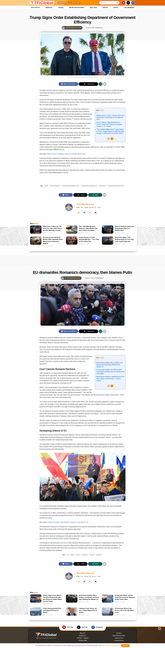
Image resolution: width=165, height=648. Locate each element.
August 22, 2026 (120, 233)
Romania (85, 554)
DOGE (46, 185)
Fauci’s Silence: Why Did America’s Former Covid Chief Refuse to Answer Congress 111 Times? (109, 124)
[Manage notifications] (159, 628)
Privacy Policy (118, 640)
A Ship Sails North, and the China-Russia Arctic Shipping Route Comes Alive (125, 597)
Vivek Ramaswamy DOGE (116, 185)
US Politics (102, 185)
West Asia (93, 7)
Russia (92, 554)
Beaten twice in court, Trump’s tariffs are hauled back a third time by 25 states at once (110, 117)
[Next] (111, 138)
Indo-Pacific (35, 7)
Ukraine (99, 554)
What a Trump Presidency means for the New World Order (66, 154)
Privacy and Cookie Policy (111, 645)
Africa (115, 7)
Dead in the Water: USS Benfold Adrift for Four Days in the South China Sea (124, 239)
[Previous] (108, 138)
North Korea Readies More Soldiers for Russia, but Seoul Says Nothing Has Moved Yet (109, 365)
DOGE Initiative (55, 185)
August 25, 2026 (84, 233)
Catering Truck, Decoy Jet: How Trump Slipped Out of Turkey (88, 610)
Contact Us (82, 635)
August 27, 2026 (48, 233)
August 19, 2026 (120, 244)
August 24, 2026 (84, 602)
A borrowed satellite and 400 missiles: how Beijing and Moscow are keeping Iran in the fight (110, 371)
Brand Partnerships (119, 635)
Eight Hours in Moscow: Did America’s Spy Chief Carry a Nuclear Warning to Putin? (52, 228)
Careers (118, 633)
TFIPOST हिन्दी (75, 2)
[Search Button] (118, 3)
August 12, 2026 (84, 615)
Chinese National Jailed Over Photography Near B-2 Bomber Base (124, 228)
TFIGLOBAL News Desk (74, 27)
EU (67, 554)
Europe (105, 7)
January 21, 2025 (89, 27)
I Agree (125, 645)
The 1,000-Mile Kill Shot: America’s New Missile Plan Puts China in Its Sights (88, 228)
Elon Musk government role (70, 185)
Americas (49, 7)
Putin (78, 554)
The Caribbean (129, 7)
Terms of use (119, 638)
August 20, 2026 (84, 244)
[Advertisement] (82, 259)
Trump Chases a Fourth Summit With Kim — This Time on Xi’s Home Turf (89, 239)
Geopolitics (99, 278)
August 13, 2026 (48, 615)
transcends (64, 543)
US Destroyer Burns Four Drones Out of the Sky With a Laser (124, 610)
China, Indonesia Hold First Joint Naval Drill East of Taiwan (52, 610)
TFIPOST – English (82, 638)
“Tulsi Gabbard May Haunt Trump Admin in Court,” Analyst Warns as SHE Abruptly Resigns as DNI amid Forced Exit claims (110, 131)
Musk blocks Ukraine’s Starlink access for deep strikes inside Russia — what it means (110, 378)
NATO (72, 554)
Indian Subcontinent (76, 7)
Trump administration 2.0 (89, 185)
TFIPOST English (64, 2)
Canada (60, 7)
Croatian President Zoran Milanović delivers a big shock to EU (67, 522)
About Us (82, 633)
